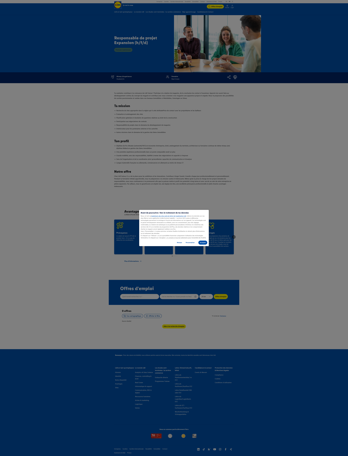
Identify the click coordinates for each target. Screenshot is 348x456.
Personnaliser (190, 242)
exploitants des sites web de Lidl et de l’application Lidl (168, 216)
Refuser (179, 242)
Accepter (203, 242)
